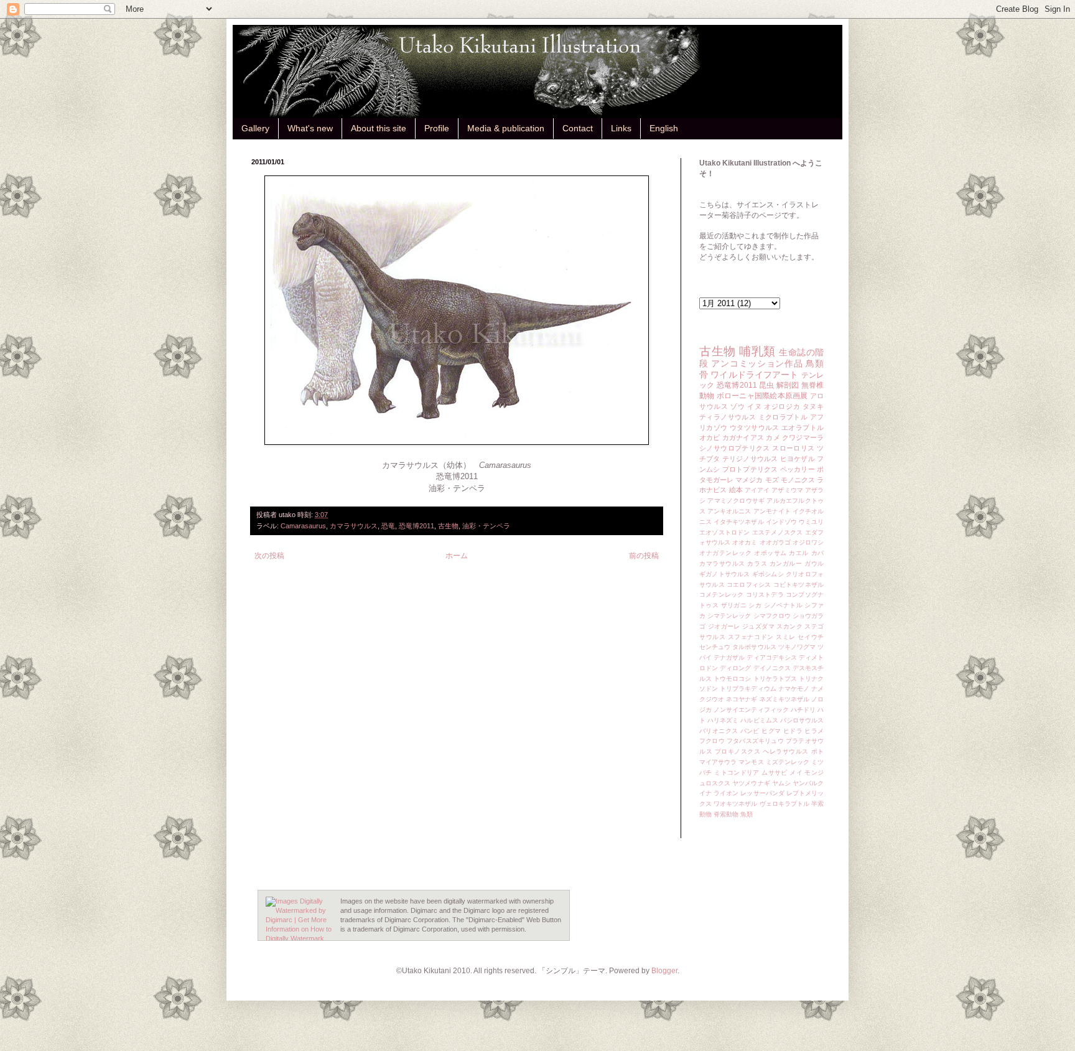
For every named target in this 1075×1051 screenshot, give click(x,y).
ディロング (735, 668)
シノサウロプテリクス (734, 448)
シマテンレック (729, 615)
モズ (772, 479)
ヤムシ (781, 783)
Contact (577, 128)
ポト (817, 751)
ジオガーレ (724, 626)
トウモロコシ (732, 678)
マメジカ (749, 479)
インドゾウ (781, 521)
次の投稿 (269, 555)
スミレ (786, 636)
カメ (772, 437)
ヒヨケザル (797, 458)
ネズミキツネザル (784, 699)
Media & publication (505, 128)
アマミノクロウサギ (736, 500)
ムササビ (774, 772)
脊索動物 (726, 814)
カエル (799, 552)
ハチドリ (803, 709)
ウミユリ (811, 521)
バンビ (750, 730)
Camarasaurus (303, 526)
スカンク (789, 626)
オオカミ (744, 542)
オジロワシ (808, 542)
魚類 (746, 814)
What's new (310, 128)
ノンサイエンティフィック (751, 709)
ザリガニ (734, 605)
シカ (754, 605)
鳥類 (815, 363)
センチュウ (714, 646)
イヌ (754, 406)
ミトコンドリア (737, 772)
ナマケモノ (793, 688)
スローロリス (793, 448)
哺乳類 (757, 351)
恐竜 (388, 526)
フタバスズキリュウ (755, 740)
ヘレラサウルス (786, 751)
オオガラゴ (775, 542)
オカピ (709, 437)
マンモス (750, 762)
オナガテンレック (725, 552)
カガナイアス (743, 437)
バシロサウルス (802, 720)
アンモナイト (772, 511)
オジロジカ (782, 406)
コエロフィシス (749, 584)
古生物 (448, 526)
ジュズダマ (758, 626)
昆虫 (767, 385)
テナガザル (729, 657)
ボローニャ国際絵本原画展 (762, 395)
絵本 (736, 489)
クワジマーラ (803, 437)
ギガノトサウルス (724, 574)
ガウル (814, 563)
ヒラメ (814, 730)
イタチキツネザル (738, 521)
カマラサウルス (354, 526)
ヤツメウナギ (751, 783)
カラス (757, 563)
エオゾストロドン (724, 532)
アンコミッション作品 (757, 363)
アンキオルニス (729, 511)
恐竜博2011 (416, 526)
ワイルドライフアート (754, 375)
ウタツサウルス (754, 427)
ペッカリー (797, 469)
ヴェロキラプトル (784, 803)
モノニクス (798, 479)
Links (621, 128)
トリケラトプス (775, 678)
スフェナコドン (751, 636)
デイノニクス (772, 668)
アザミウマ (787, 490)
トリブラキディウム (748, 688)
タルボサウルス (754, 646)
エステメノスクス (777, 532)
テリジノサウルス (750, 458)
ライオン (726, 793)
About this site (378, 128)
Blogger (664, 970)
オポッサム (770, 552)
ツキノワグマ (797, 646)
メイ (796, 772)
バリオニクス (718, 730)
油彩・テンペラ (486, 526)
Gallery (255, 128)
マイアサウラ (718, 762)
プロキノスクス (738, 751)
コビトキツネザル (798, 584)
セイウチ (811, 636)
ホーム (456, 555)
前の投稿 (644, 555)
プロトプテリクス (750, 469)
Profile (436, 128)
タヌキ (813, 406)
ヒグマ (771, 730)
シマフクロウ (772, 615)
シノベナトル (783, 605)
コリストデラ (765, 594)
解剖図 (787, 385)
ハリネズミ (722, 720)
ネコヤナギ (741, 699)
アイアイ (757, 490)
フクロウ (712, 740)
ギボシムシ (768, 574)
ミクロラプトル (783, 417)
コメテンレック (721, 594)
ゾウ (737, 406)
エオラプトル (802, 427)
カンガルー (786, 563)
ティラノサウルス (727, 417)
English (663, 128)
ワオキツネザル (735, 803)
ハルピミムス (759, 720)
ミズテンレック (787, 762)
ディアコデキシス (771, 657)
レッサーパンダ (762, 793)
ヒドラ (793, 730)
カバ (817, 552)
